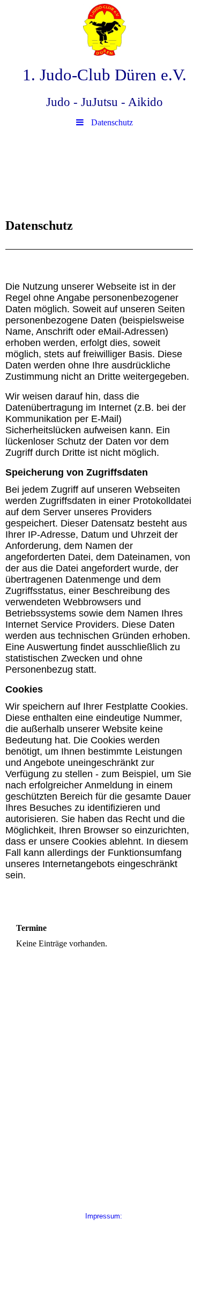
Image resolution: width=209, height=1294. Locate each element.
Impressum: (104, 1216)
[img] (104, 29)
